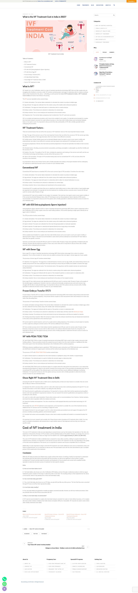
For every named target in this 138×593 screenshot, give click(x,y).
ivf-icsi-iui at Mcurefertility (105, 36)
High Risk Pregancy (55, 566)
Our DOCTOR (28, 569)
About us (27, 563)
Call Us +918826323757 (60, 1)
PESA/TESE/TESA (41, 352)
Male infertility (101, 39)
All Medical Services (102, 571)
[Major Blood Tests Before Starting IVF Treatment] (96, 73)
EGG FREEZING (77, 571)
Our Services (100, 566)
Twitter (35, 533)
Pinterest (44, 533)
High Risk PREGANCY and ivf (57, 563)
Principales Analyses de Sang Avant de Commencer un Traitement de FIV (106, 65)
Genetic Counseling (79, 566)
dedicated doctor (102, 569)
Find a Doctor (100, 563)
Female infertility (101, 28)
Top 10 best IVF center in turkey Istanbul (39, 544)
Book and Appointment (32, 571)
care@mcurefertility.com (103, 98)
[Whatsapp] (4, 584)
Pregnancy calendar (55, 571)
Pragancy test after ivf (56, 569)
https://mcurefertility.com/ (103, 95)
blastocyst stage (78, 311)
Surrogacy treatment (102, 42)
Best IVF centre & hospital (37, 529)
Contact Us (28, 566)
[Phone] (4, 579)
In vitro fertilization (79, 563)
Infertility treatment (102, 33)
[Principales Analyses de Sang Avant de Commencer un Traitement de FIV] (96, 66)
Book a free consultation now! (45, 1)
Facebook (26, 533)
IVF (26, 99)
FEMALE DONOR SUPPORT (80, 569)
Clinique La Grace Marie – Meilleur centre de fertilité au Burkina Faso (64, 548)
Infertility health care (103, 31)
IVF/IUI (36, 405)
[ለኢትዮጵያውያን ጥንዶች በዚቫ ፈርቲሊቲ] (96, 59)
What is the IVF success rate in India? (32, 514)
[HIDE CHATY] (4, 589)
